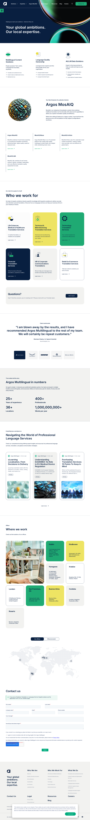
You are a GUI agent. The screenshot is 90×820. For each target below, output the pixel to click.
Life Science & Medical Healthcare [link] (54, 773)
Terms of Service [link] (30, 802)
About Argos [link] (44, 3)
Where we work (51, 639)
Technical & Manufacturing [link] (53, 776)
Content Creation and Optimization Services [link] (16, 74)
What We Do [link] (73, 770)
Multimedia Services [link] (11, 76)
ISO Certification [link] (30, 779)
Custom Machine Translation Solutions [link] (75, 77)
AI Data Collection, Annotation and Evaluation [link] (74, 75)
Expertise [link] (22, 3)
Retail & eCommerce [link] (52, 787)
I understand (70, 814)
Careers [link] (66, 3)
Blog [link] (61, 3)
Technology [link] (50, 781)
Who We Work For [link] (55, 770)
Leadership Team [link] (30, 787)
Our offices (37, 639)
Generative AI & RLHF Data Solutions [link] (74, 72)
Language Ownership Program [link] (43, 76)
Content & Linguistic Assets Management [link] (45, 74)
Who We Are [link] (32, 770)
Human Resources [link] (51, 784)
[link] (2, 10)
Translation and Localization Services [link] (15, 72)
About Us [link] (29, 773)
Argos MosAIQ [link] (33, 3)
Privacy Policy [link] (30, 799)
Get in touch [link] (71, 295)
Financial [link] (49, 779)
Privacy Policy (65, 810)
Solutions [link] (13, 3)
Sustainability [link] (30, 781)
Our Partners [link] (29, 784)
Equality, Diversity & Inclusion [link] (33, 776)
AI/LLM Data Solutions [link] (72, 793)
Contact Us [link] (81, 3)
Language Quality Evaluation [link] (42, 72)
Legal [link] (29, 796)
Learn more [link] (10, 148)
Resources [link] (54, 3)
